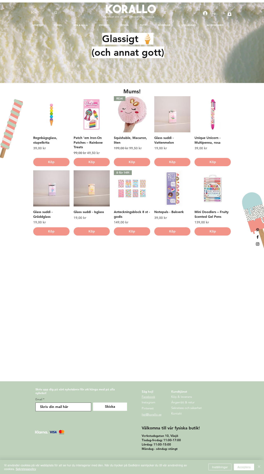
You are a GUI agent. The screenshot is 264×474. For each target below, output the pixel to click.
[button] (229, 13)
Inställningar (220, 467)
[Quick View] (51, 114)
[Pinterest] (257, 230)
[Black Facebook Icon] (257, 237)
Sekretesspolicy (26, 469)
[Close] (259, 467)
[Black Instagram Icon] (257, 244)
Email (38, 399)
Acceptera (244, 467)
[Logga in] (205, 13)
